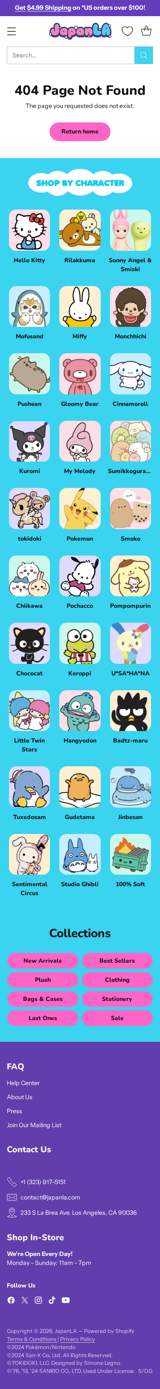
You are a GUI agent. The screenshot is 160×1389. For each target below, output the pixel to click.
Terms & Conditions (32, 1339)
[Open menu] (11, 31)
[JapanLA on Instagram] (38, 1301)
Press (14, 1111)
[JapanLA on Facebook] (11, 1301)
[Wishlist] (127, 31)
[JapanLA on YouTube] (66, 1301)
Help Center (23, 1083)
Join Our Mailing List (34, 1125)
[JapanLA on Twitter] (25, 1301)
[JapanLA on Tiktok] (52, 1301)
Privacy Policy (77, 1339)
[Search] (143, 55)
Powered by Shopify (109, 1331)
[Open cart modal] (146, 31)
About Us (19, 1097)
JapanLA (66, 1331)
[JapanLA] (80, 31)
